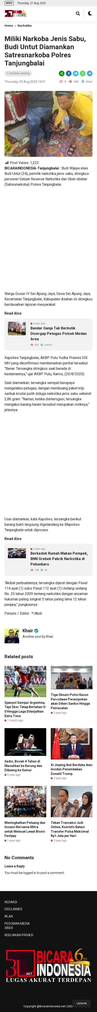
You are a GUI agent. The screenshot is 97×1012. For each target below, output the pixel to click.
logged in (29, 873)
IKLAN (9, 916)
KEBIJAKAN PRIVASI (19, 935)
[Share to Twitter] (75, 73)
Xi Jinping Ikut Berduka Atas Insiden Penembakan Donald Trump (71, 769)
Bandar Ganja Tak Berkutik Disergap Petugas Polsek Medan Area (58, 333)
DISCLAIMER (13, 909)
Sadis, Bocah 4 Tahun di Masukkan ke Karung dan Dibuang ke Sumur (23, 766)
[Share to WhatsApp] (82, 73)
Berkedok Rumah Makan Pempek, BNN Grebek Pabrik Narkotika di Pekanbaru (59, 558)
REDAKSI (11, 902)
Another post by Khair (38, 636)
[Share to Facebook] (68, 73)
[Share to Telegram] (89, 73)
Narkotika (25, 25)
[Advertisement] (48, 239)
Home (9, 25)
